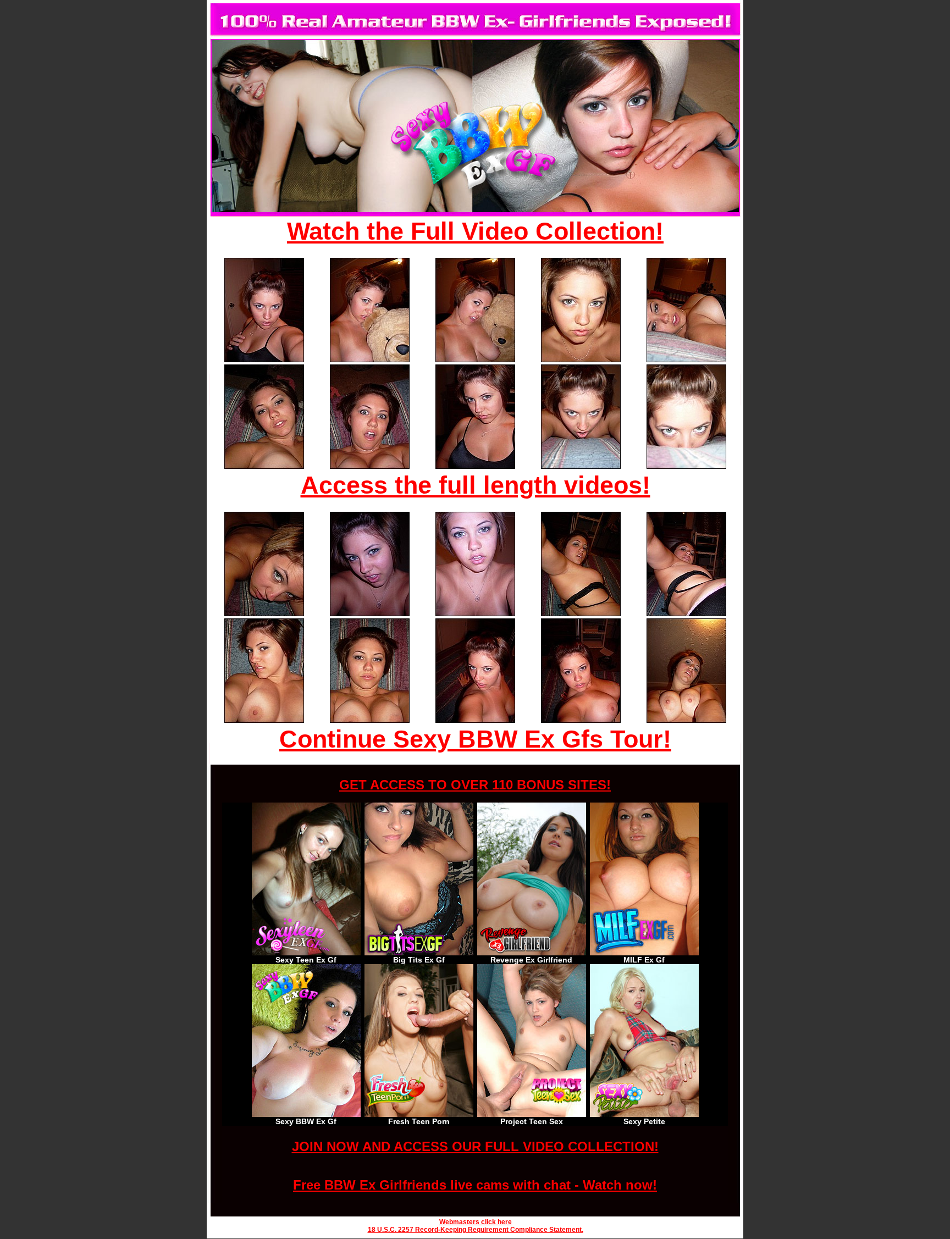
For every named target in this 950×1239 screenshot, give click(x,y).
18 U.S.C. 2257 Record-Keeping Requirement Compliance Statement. (475, 1230)
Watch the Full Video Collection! (475, 231)
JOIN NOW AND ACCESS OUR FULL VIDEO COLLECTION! (475, 1146)
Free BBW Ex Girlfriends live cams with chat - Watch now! (475, 1184)
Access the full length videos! (475, 485)
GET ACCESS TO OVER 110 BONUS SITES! (475, 784)
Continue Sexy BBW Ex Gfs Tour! (475, 739)
